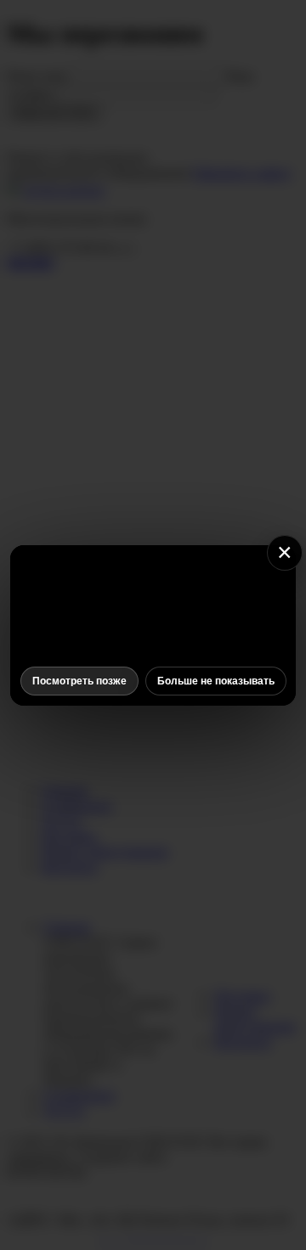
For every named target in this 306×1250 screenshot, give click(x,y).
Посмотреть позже (79, 681)
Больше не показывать (216, 681)
